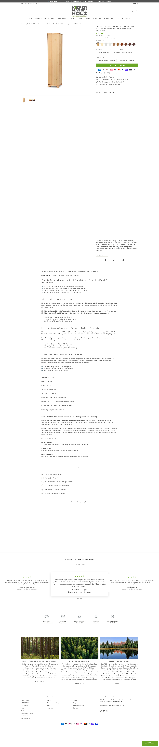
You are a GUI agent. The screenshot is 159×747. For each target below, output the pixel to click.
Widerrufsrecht (51, 708)
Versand (107, 35)
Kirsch (122, 44)
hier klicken (52, 438)
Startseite (23, 24)
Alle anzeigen (79, 564)
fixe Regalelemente (104, 52)
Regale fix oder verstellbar (109, 49)
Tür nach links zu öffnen (126, 60)
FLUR (81, 18)
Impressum (50, 700)
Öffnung (100, 57)
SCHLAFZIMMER (34, 18)
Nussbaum (130, 44)
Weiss (106, 44)
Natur (98, 44)
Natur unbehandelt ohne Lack (102, 44)
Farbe (101, 41)
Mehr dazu (39, 681)
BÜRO (72, 18)
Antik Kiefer (118, 44)
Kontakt (75, 700)
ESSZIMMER (62, 18)
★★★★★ (100, 38)
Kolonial (126, 44)
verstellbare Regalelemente (123, 52)
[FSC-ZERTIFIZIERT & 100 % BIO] (119, 648)
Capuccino (114, 44)
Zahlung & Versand (78, 705)
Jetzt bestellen (149, 743)
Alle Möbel (30, 24)
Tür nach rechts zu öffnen (106, 60)
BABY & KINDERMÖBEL (94, 18)
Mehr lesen (102, 255)
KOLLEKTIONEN (123, 18)
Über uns (75, 708)
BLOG (37, 3)
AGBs (48, 705)
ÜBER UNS (24, 3)
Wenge (133, 44)
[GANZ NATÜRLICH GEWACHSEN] (80, 648)
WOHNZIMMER (49, 18)
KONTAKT (31, 3)
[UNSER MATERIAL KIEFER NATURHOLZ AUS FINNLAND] (40, 648)
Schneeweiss (110, 44)
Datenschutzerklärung (53, 703)
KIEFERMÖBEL (109, 18)
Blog (74, 703)
